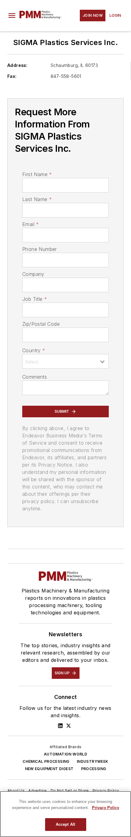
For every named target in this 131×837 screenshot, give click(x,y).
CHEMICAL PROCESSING (46, 761)
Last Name (37, 199)
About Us (16, 790)
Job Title (34, 299)
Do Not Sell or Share (70, 790)
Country (33, 350)
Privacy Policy (106, 790)
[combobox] (65, 361)
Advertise (37, 790)
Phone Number (39, 249)
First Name (37, 174)
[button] (11, 15)
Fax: (12, 76)
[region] (65, 814)
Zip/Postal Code (41, 324)
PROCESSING (93, 768)
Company (33, 274)
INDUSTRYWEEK (92, 761)
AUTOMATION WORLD (65, 754)
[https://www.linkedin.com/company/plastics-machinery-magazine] (60, 726)
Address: (17, 65)
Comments (34, 377)
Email (30, 224)
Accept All (65, 824)
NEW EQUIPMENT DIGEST (49, 768)
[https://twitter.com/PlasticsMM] (69, 726)
